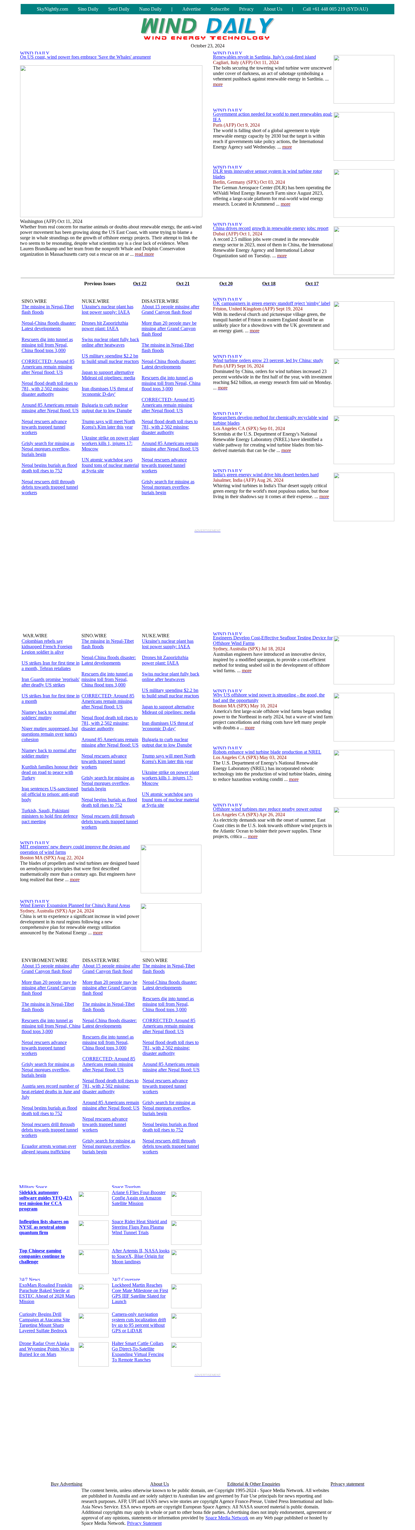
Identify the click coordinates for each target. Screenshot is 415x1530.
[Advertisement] (207, 577)
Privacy (246, 9)
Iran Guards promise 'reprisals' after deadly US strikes (51, 682)
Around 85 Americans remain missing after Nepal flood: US (50, 407)
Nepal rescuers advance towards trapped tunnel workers (44, 427)
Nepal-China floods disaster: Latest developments (49, 325)
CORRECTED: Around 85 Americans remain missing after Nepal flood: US (48, 367)
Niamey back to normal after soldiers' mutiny (49, 715)
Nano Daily (150, 9)
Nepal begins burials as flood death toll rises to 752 (49, 468)
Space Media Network (227, 1517)
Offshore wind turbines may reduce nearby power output (267, 809)
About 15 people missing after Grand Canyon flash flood (170, 309)
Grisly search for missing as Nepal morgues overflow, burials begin (48, 449)
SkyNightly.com (52, 9)
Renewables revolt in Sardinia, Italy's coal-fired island (264, 57)
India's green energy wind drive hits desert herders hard (266, 474)
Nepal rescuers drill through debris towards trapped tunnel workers (50, 487)
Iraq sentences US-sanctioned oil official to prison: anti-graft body (50, 794)
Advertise (191, 9)
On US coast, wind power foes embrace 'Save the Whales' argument (85, 57)
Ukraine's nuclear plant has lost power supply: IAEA (107, 309)
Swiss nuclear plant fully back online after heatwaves (110, 342)
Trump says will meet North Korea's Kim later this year (108, 424)
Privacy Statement (144, 1523)
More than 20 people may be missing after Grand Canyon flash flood (169, 328)
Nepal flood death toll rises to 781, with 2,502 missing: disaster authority (50, 389)
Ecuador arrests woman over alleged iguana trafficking (49, 1149)
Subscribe (220, 9)
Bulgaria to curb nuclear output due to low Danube (107, 407)
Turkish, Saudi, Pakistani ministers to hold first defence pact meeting (50, 816)
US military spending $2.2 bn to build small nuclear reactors (110, 358)
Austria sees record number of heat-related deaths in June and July (51, 1091)
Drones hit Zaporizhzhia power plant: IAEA (105, 325)
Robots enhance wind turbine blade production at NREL (267, 752)
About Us (272, 9)
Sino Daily (88, 9)
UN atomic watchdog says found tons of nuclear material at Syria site (110, 465)
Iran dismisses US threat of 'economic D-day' (107, 391)
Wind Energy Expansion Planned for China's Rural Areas (75, 905)
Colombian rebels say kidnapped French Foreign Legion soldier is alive (47, 646)
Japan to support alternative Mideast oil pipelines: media (108, 375)
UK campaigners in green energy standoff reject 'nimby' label (271, 303)
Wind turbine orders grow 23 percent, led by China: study (268, 360)
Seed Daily (118, 9)
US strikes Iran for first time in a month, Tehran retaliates (51, 665)
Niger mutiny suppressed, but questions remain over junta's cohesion (50, 734)
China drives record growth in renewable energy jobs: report (270, 228)
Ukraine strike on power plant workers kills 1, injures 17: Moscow (110, 443)
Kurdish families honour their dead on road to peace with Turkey (50, 772)
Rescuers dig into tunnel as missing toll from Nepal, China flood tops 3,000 (47, 345)
